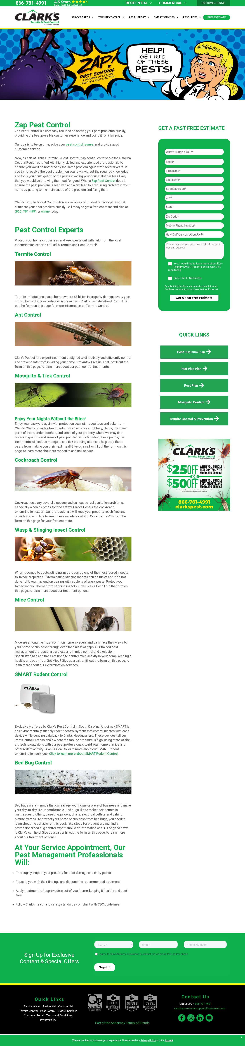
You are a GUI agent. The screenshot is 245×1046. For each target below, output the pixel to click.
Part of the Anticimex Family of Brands (122, 1023)
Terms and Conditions (59, 1015)
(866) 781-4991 (26, 211)
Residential (49, 1006)
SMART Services (67, 1011)
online (45, 211)
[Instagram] (191, 1018)
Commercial (65, 1006)
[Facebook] (181, 1018)
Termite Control (28, 1011)
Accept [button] (169, 1040)
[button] (241, 1037)
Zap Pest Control (103, 181)
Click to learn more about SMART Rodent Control (83, 753)
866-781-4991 (31, 3)
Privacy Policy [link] (148, 1040)
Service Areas (32, 1006)
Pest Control (47, 1011)
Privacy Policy (48, 1020)
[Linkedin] (200, 1018)
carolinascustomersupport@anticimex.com (199, 1008)
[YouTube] (209, 1018)
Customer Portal (34, 1015)
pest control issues (79, 144)
